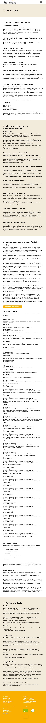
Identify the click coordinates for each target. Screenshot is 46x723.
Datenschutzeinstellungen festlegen (13, 306)
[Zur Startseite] (10, 2)
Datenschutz (6, 710)
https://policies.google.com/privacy (26, 389)
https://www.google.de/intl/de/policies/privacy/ (15, 657)
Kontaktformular (27, 702)
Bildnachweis (6, 713)
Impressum (5, 708)
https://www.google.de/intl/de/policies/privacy (15, 630)
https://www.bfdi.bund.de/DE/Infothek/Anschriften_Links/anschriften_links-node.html (23, 176)
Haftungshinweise (7, 711)
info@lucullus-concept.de (30, 701)
